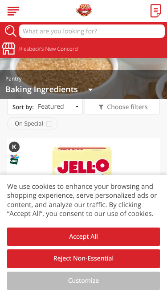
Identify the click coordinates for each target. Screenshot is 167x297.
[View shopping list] (156, 11)
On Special (29, 123)
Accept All (83, 236)
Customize (83, 281)
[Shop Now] (13, 11)
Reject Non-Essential (83, 258)
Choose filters (127, 107)
